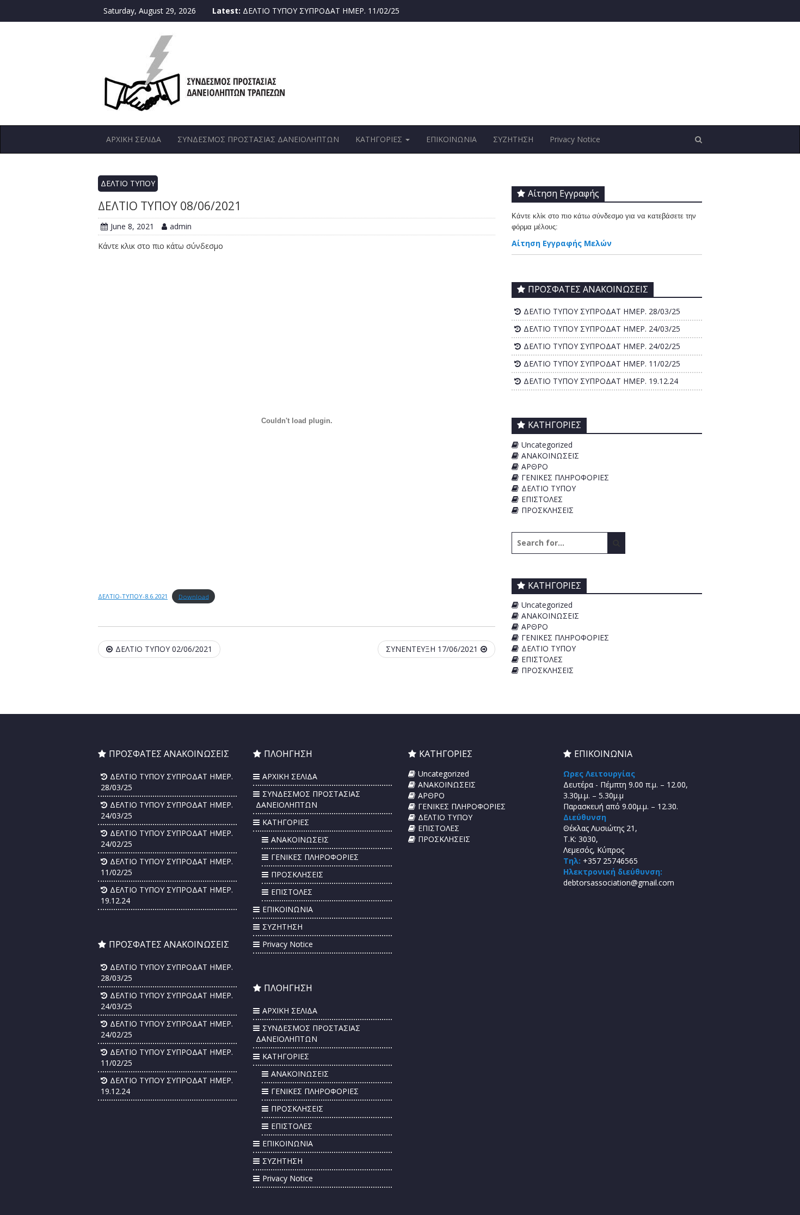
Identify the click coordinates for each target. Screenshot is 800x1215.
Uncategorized (547, 444)
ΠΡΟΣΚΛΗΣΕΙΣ (547, 510)
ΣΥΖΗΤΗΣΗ (513, 139)
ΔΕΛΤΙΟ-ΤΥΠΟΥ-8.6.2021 (133, 596)
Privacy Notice (575, 139)
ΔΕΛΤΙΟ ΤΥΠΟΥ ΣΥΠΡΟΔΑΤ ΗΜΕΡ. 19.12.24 (601, 381)
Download (194, 596)
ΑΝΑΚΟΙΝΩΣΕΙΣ (550, 455)
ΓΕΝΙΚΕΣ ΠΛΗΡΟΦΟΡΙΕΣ (565, 477)
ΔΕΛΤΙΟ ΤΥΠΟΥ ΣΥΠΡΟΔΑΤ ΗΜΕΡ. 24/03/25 (602, 328)
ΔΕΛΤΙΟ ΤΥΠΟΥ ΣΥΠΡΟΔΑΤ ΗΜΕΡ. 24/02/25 (602, 346)
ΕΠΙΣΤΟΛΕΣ (542, 499)
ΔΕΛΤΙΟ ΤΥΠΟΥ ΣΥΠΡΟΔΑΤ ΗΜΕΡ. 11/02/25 (321, 10)
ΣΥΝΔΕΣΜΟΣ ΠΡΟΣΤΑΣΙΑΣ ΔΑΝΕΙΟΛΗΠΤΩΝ (258, 139)
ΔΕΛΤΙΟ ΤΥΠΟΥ (128, 183)
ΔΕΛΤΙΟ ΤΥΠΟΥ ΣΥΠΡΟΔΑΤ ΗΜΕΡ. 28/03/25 (602, 311)
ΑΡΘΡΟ (534, 466)
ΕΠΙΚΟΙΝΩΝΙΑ (451, 139)
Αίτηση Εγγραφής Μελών (562, 243)
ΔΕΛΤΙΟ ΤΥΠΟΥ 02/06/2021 (163, 649)
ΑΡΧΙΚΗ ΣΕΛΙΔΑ (133, 139)
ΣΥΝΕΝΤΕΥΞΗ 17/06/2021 (432, 649)
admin (181, 226)
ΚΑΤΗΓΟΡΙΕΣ (379, 139)
